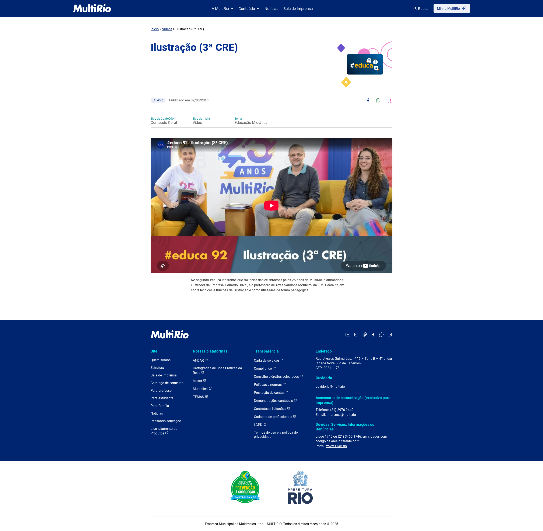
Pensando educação (166, 421)
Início (155, 29)
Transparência (266, 351)
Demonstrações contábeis (274, 401)
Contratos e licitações (270, 409)
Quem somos (161, 360)
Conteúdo (246, 8)
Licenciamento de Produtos (164, 431)
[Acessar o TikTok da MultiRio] (364, 335)
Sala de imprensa (164, 375)
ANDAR (199, 360)
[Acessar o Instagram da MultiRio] (356, 335)
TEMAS (199, 397)
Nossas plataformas (210, 351)
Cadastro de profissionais (273, 417)
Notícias (271, 8)
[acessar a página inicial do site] (92, 8)
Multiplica (201, 389)
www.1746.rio (336, 446)
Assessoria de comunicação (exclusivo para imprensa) (353, 400)
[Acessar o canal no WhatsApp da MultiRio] (381, 335)
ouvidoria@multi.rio (330, 386)
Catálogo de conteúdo (167, 383)
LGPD (258, 425)
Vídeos (167, 29)
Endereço (324, 351)
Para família (160, 406)
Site (154, 351)
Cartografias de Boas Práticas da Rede (217, 370)
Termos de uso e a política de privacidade (276, 434)
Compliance (263, 368)
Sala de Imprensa (298, 8)
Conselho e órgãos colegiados (277, 377)
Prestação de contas (269, 393)
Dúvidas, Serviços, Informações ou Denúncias (345, 426)
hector (198, 381)
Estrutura (157, 368)
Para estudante (162, 398)
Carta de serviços (267, 360)
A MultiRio (220, 8)
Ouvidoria (324, 378)
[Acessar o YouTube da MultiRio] (347, 335)
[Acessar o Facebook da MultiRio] (373, 335)
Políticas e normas (268, 385)
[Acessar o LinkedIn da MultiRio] (389, 335)
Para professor (162, 391)
